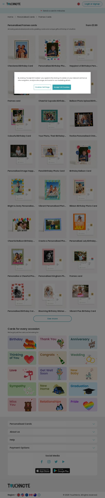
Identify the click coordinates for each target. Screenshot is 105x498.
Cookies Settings (42, 87)
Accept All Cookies (62, 87)
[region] (52, 83)
